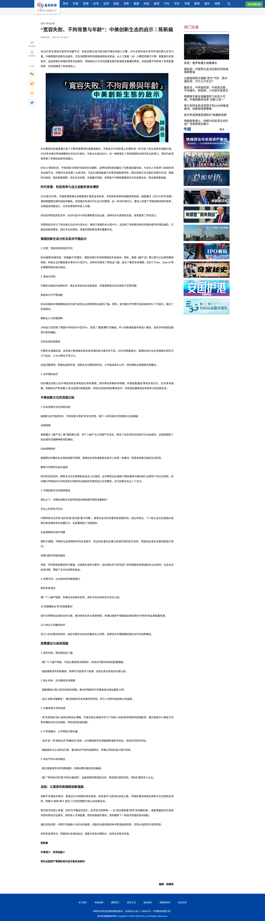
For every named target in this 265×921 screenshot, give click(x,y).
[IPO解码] (207, 258)
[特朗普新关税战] (207, 222)
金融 (116, 3)
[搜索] (229, 4)
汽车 (166, 3)
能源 (156, 3)
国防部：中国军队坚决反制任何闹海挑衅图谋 (206, 71)
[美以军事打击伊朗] (207, 240)
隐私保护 (147, 902)
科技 (146, 3)
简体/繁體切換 (254, 4)
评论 (177, 3)
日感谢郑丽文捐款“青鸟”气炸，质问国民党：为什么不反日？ (205, 80)
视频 (217, 3)
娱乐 (207, 3)
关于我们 (82, 902)
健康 (136, 3)
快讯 (65, 3)
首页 (43, 23)
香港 (85, 3)
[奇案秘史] (207, 277)
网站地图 (99, 902)
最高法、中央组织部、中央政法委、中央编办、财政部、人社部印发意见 (206, 89)
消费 (126, 3)
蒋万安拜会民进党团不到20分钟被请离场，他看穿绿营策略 (206, 107)
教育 (197, 3)
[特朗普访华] (207, 203)
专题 (187, 3)
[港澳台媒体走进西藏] (207, 166)
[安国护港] (207, 295)
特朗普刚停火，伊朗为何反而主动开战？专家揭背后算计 (206, 122)
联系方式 (131, 902)
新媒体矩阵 (165, 902)
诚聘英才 (115, 902)
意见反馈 (182, 902)
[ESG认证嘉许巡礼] (207, 313)
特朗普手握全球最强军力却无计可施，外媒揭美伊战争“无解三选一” (204, 98)
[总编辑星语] (207, 185)
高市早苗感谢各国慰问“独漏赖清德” (205, 114)
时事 (75, 3)
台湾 (96, 3)
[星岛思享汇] (207, 148)
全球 (106, 3)
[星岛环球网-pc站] (47, 14)
